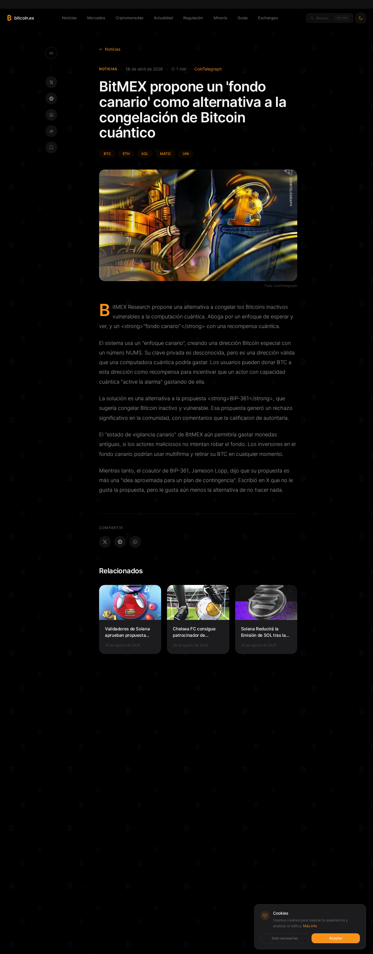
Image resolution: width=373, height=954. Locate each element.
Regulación (193, 17)
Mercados (96, 17)
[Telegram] (51, 98)
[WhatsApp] (51, 115)
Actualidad (163, 17)
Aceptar (335, 938)
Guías (242, 17)
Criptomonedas (129, 17)
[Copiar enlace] (51, 131)
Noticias (69, 17)
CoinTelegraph (208, 68)
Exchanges (268, 17)
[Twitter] (51, 82)
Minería (220, 17)
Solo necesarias (285, 938)
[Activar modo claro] (361, 18)
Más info (310, 926)
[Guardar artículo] (51, 147)
